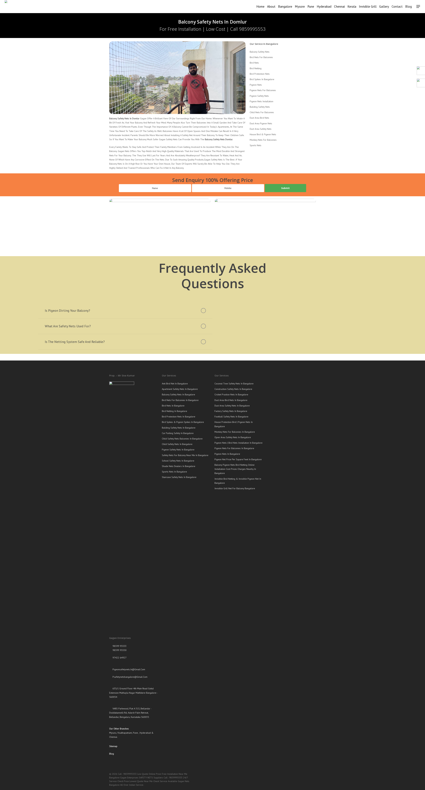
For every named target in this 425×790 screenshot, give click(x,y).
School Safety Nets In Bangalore (178, 460)
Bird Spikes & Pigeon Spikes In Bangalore (183, 422)
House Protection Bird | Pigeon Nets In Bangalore (233, 424)
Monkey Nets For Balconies (263, 139)
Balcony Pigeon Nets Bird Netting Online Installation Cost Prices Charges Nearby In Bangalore (235, 469)
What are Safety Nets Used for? (68, 326)
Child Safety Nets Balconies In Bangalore (182, 438)
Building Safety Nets (260, 106)
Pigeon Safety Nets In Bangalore (178, 449)
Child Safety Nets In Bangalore (177, 444)
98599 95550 (119, 650)
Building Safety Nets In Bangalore (178, 427)
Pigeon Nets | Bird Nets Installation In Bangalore (238, 442)
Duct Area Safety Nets (260, 128)
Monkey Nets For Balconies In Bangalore (234, 431)
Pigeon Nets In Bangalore (227, 453)
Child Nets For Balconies (262, 112)
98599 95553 (119, 646)
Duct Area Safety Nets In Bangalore (232, 405)
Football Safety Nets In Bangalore (231, 416)
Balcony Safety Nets (259, 51)
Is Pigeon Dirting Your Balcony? (67, 310)
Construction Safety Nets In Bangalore (233, 389)
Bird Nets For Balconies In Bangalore (180, 400)
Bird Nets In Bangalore (173, 405)
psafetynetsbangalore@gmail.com (129, 676)
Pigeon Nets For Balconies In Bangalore (234, 448)
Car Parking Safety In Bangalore (178, 433)
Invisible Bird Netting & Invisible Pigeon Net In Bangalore (237, 480)
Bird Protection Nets (260, 73)
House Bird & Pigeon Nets (263, 134)
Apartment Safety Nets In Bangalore (180, 389)
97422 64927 (119, 657)
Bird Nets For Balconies (261, 57)
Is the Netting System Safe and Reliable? (75, 342)
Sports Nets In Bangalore (174, 471)
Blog (111, 753)
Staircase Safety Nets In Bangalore (179, 477)
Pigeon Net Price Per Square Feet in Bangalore (238, 459)
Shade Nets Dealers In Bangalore (178, 466)
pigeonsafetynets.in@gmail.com (128, 669)
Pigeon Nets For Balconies (263, 90)
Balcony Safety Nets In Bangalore (178, 394)
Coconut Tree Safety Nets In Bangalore (234, 383)
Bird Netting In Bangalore (174, 411)
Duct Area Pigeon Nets (261, 123)
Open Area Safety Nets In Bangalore (232, 437)
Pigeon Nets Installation (261, 101)
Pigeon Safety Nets (259, 95)
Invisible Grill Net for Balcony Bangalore (234, 488)
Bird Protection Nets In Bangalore (178, 416)
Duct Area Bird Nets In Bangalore (230, 400)
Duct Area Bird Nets (259, 117)
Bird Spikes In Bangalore (262, 79)
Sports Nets (255, 145)
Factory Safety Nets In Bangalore (230, 411)
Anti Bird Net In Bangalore (175, 383)
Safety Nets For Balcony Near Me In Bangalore (185, 455)
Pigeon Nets (256, 84)
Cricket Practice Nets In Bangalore (231, 394)
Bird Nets (254, 62)
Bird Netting (255, 68)
